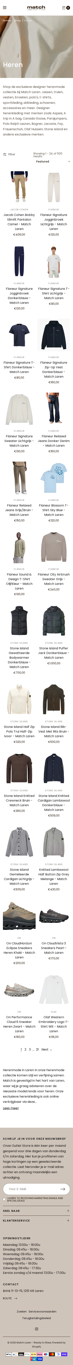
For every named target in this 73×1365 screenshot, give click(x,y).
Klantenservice (16, 1221)
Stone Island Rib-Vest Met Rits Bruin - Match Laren (53, 731)
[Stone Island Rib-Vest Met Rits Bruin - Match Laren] (54, 699)
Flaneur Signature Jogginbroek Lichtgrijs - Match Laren (53, 222)
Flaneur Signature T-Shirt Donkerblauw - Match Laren (19, 367)
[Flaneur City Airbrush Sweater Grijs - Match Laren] (54, 547)
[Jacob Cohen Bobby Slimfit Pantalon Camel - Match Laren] (19, 187)
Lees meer (11, 1108)
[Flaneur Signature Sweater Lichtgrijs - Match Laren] (19, 409)
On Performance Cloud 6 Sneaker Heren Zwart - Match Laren (19, 1024)
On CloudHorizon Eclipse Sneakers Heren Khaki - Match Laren (19, 950)
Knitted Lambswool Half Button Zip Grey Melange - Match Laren (53, 876)
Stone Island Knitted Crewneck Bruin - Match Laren (19, 800)
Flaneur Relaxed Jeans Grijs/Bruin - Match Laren (19, 510)
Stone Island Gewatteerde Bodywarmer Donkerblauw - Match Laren (19, 657)
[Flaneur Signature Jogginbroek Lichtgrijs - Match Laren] (54, 187)
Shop (17, 20)
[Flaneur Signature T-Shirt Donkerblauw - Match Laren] (19, 335)
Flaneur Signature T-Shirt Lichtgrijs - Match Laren (53, 293)
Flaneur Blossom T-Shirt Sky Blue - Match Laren (54, 510)
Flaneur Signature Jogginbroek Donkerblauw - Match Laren (19, 295)
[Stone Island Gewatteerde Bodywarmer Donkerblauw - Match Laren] (19, 620)
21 (37, 1049)
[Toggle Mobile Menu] (7, 7)
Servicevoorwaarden (42, 1311)
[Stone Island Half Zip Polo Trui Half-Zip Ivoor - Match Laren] (19, 699)
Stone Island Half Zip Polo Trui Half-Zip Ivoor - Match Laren (19, 731)
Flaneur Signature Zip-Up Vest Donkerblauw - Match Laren (53, 369)
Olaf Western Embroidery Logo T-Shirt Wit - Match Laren (54, 1024)
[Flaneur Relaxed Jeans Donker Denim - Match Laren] (54, 409)
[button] (10, 1298)
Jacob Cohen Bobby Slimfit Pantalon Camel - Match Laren (19, 222)
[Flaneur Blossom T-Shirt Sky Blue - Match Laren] (54, 478)
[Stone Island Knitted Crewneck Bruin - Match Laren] (19, 768)
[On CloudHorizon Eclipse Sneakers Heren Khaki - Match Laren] (19, 916)
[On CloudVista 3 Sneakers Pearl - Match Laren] (54, 916)
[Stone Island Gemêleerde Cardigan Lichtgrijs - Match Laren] (19, 842)
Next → (46, 1049)
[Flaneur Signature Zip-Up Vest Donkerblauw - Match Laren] (54, 335)
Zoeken (22, 1311)
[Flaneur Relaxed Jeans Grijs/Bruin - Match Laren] (19, 478)
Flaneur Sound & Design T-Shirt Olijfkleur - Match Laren (19, 581)
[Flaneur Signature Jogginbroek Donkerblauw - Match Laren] (19, 261)
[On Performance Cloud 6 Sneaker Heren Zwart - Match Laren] (19, 989)
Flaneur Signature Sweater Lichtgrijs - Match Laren (19, 441)
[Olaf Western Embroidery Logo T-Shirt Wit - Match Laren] (54, 989)
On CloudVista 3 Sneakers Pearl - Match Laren (54, 948)
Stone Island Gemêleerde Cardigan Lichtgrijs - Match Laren (19, 876)
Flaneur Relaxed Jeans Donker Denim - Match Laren (54, 441)
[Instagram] (36, 1329)
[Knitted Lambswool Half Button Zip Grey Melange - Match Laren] (54, 842)
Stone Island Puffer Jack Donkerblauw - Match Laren (53, 653)
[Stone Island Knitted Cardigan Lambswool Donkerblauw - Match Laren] (54, 768)
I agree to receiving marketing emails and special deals (35, 1199)
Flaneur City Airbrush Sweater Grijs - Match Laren (54, 579)
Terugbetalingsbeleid (36, 1318)
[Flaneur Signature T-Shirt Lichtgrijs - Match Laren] (54, 261)
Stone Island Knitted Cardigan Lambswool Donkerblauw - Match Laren (54, 803)
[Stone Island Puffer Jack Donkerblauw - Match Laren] (54, 620)
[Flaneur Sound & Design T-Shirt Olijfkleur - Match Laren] (19, 547)
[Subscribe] (65, 1189)
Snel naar (11, 1211)
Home (7, 20)
